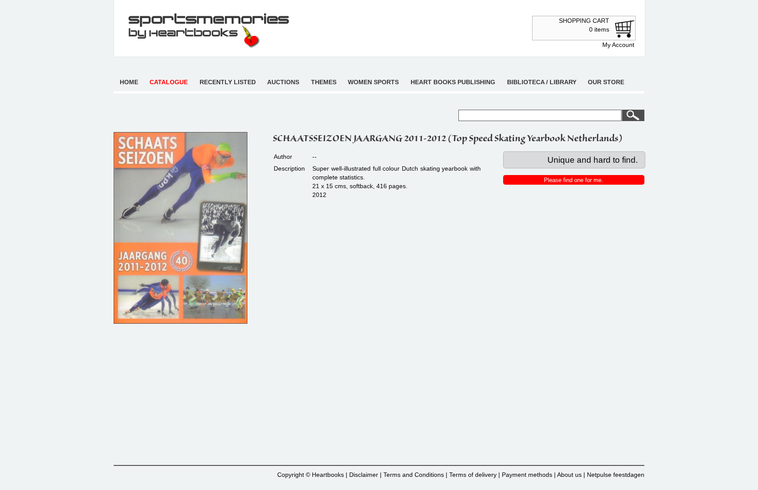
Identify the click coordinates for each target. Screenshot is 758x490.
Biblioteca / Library (541, 82)
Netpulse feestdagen (615, 474)
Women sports (373, 82)
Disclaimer (363, 474)
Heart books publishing (453, 82)
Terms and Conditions (413, 474)
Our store (606, 82)
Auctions (283, 82)
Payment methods (527, 474)
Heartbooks (328, 474)
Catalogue (169, 82)
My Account (618, 44)
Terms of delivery (473, 474)
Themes (323, 82)
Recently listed (228, 82)
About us (569, 474)
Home (129, 82)
